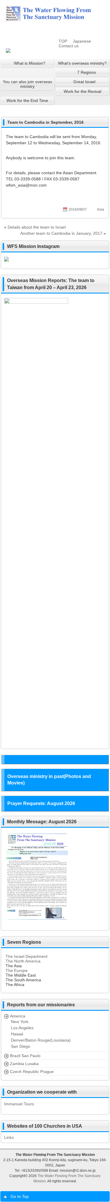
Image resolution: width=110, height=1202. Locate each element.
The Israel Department (27, 956)
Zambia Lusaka (24, 1063)
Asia (100, 209)
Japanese (82, 41)
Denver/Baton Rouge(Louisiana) (41, 1040)
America (17, 1016)
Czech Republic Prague (32, 1071)
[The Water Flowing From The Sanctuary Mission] (56, 18)
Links (9, 1137)
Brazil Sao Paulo (25, 1055)
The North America (23, 961)
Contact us (69, 45)
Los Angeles (22, 1027)
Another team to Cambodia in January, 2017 (61, 233)
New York (19, 1021)
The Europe (17, 970)
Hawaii (17, 1034)
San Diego (20, 1046)
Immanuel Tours (19, 1104)
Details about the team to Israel (37, 227)
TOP (63, 41)
